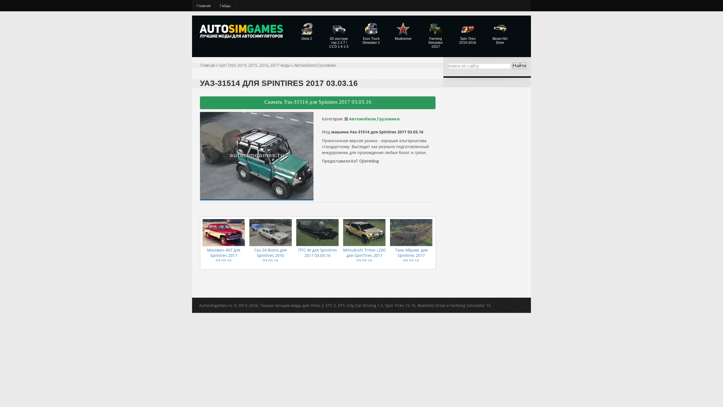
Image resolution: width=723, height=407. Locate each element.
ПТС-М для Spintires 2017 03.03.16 (317, 252)
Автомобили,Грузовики (315, 65)
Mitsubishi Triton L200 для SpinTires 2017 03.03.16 (364, 255)
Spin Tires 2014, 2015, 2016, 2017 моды (254, 65)
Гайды (225, 5)
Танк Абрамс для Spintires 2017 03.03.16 (411, 255)
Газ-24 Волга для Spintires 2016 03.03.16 (270, 255)
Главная (204, 5)
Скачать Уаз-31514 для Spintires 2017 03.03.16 (317, 102)
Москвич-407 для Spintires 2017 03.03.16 (223, 255)
